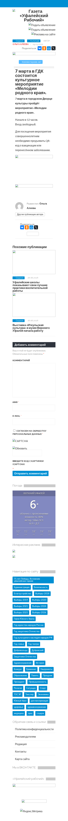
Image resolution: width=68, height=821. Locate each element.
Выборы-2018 (42, 593)
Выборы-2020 (39, 599)
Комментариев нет (31, 62)
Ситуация (31, 688)
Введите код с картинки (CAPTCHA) (28, 463)
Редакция (21, 744)
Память (35, 675)
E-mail (17, 416)
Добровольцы (20, 650)
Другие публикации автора (30, 214)
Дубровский (37, 650)
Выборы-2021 (21, 606)
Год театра (33, 644)
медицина (19, 713)
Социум (19, 41)
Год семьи (19, 644)
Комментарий (21, 360)
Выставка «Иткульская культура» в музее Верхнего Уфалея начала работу (31, 327)
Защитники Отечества (25, 656)
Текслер (29, 694)
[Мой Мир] (49, 48)
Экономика (43, 694)
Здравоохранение (23, 662)
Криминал (31, 669)
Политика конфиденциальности (34, 729)
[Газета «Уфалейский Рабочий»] (34, 19)
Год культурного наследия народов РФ (33, 637)
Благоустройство (22, 593)
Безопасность (41, 587)
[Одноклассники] (44, 48)
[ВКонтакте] (40, 48)
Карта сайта (22, 758)
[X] (53, 48)
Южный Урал (20, 700)
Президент (19, 681)
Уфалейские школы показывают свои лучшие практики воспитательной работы (30, 286)
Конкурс (18, 669)
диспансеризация (39, 700)
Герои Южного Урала (24, 618)
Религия (18, 688)
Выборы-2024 (39, 606)
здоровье (18, 707)
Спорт (43, 688)
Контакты (20, 751)
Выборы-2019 (21, 599)
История (40, 662)
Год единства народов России (28, 625)
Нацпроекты (46, 669)
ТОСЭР (17, 694)
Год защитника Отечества (26, 631)
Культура (34, 41)
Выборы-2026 (39, 612)
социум (40, 713)
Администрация (22, 587)
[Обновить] (20, 448)
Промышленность (37, 681)
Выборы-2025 (21, 612)
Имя (16, 402)
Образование (20, 675)
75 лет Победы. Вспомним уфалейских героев (27, 579)
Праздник (47, 675)
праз (30, 713)
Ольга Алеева (21, 44)
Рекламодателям (25, 736)
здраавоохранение (36, 707)
